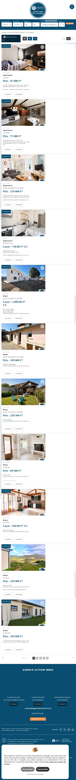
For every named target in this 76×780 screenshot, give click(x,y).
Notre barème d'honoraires (8, 730)
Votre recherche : (5, 21)
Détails (8, 94)
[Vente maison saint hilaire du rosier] (23, 392)
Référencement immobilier (67, 741)
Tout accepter (43, 769)
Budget (26, 21)
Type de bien (16, 21)
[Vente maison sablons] (23, 613)
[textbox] (50, 25)
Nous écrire (39, 719)
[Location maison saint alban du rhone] (23, 278)
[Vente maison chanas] (23, 447)
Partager (19, 94)
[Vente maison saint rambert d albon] (23, 336)
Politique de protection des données (20, 728)
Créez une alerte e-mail (9, 39)
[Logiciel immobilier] (56, 740)
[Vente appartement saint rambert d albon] (23, 168)
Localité (43, 21)
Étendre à (61, 21)
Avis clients (13, 704)
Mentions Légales (5, 728)
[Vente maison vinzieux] (23, 557)
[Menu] (72, 6)
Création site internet (66, 740)
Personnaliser (27, 769)
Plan (17, 730)
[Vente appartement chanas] (23, 57)
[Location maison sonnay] (23, 502)
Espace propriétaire (24, 730)
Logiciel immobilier (65, 739)
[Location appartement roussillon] (23, 223)
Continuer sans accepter (35, 774)
